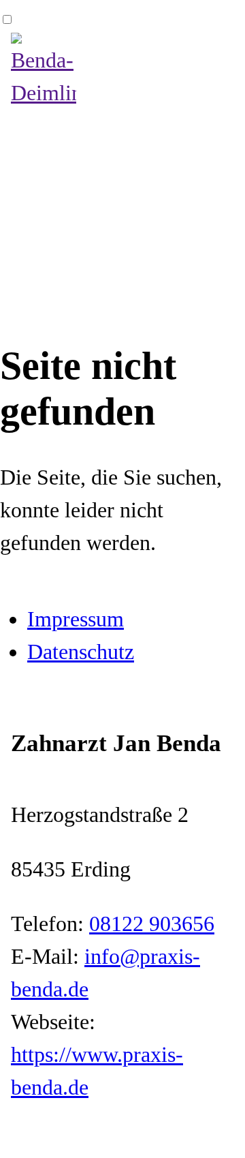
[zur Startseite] (43, 92)
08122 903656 (151, 923)
